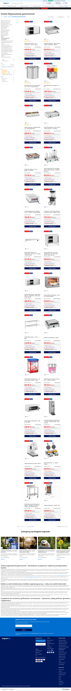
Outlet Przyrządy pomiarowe (6, 46)
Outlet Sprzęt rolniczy (5, 45)
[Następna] (29, 526)
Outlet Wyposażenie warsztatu (7, 41)
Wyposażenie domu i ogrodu (6, 24)
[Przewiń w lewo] (2, 8)
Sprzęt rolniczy (4, 28)
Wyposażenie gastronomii (6, 20)
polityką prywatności (35, 633)
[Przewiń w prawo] (68, 8)
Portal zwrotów (41, 644)
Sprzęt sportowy (4, 35)
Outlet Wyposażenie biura (6, 47)
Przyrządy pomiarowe (5, 23)
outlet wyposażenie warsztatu (62, 575)
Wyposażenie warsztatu (5, 22)
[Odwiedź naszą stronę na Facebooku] (49, 652)
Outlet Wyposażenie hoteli (6, 49)
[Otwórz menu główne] (3, 6)
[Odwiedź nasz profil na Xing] (53, 652)
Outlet (2, 36)
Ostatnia (32, 526)
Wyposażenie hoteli (4, 34)
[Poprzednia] (22, 526)
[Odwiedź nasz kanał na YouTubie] (47, 652)
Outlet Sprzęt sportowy (5, 57)
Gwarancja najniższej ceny (30, 53)
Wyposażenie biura (4, 31)
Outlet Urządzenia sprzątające (7, 50)
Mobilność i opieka (4, 32)
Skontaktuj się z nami (40, 640)
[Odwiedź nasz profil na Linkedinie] (51, 652)
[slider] (1, 66)
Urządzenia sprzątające (5, 30)
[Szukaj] (43, 3)
